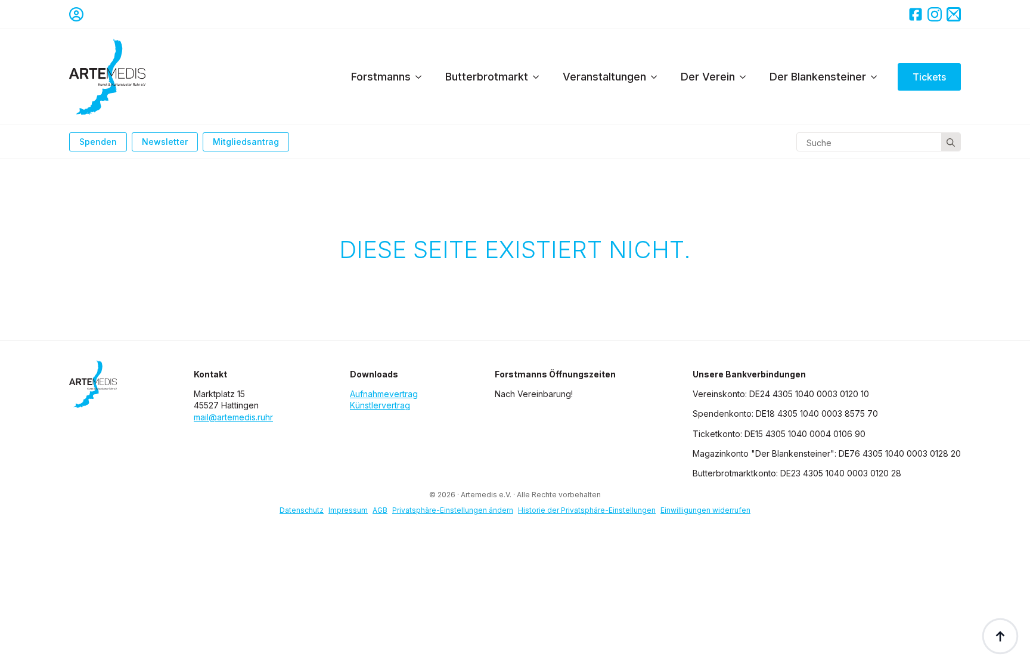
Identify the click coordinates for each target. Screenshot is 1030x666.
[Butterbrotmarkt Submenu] (539, 77)
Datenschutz (302, 510)
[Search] (950, 142)
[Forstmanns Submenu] (422, 77)
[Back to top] (1000, 636)
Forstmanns (381, 76)
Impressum (348, 510)
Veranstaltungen (604, 76)
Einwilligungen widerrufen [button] (705, 510)
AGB (380, 510)
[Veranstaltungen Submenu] (657, 77)
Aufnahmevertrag (384, 394)
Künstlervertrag (380, 405)
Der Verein (708, 76)
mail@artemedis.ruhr (233, 417)
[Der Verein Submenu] (746, 77)
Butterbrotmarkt (486, 76)
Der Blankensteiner (818, 76)
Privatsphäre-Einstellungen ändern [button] (452, 510)
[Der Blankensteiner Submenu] (877, 77)
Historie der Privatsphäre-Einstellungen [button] (587, 510)
